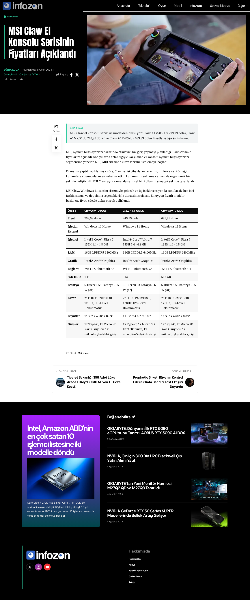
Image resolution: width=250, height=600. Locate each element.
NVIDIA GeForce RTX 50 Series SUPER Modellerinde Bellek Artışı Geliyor (140, 513)
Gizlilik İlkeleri (135, 576)
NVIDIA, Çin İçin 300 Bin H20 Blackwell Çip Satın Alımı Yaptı (144, 458)
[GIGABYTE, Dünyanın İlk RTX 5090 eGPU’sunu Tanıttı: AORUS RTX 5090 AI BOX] (209, 434)
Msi (80, 353)
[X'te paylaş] (77, 75)
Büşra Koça (11, 69)
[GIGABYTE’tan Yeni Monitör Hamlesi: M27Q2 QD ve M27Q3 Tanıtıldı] (209, 489)
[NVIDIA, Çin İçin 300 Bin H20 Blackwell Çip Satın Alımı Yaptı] (209, 461)
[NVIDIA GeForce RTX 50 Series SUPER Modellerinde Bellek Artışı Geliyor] (209, 516)
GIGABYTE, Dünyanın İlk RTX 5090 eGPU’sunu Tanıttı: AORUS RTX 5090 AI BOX (146, 431)
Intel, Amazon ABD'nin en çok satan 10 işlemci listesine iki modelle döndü (60, 440)
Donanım (12, 16)
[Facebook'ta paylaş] (71, 75)
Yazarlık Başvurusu (138, 570)
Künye (132, 564)
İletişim (132, 582)
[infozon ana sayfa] (22, 5)
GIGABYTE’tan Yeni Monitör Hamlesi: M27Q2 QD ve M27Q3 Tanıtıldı (139, 486)
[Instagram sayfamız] (38, 567)
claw (85, 353)
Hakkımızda (134, 558)
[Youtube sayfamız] (47, 567)
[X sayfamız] (29, 567)
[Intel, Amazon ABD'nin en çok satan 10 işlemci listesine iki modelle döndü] (60, 478)
